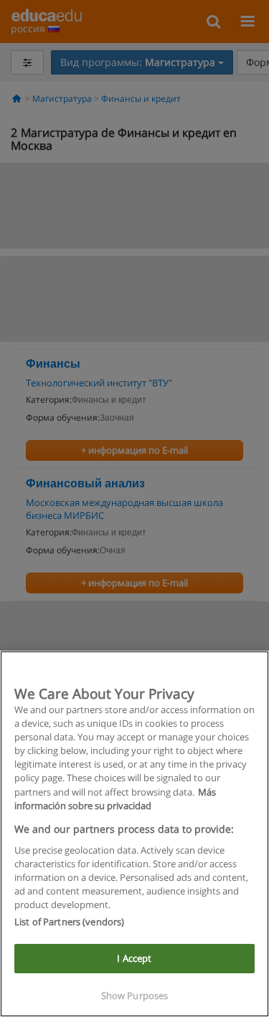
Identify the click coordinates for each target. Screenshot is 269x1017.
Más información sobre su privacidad (115, 799)
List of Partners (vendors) (69, 921)
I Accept (134, 958)
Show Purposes (135, 995)
